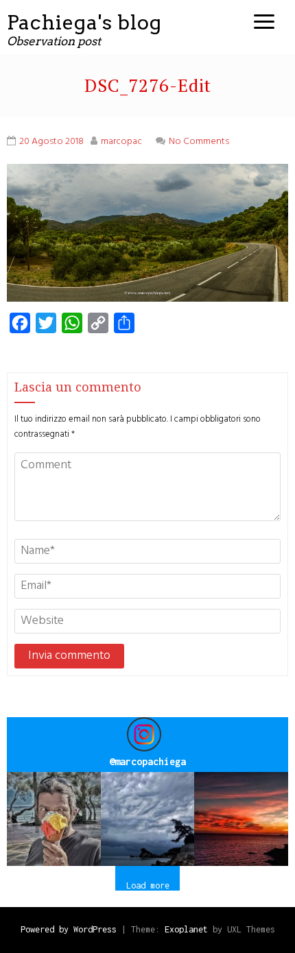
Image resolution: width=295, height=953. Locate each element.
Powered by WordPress (69, 929)
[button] (54, 819)
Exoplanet (186, 929)
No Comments (199, 141)
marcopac (121, 141)
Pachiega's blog (84, 22)
